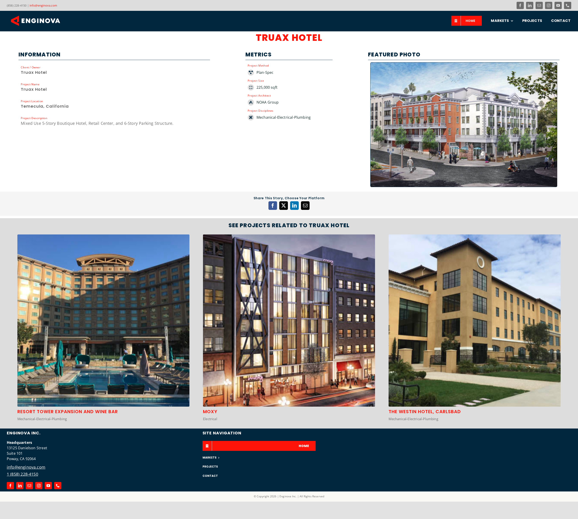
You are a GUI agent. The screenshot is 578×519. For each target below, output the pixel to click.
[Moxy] (289, 237)
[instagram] (548, 5)
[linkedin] (529, 5)
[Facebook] (272, 205)
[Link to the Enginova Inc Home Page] (45, 21)
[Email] (305, 205)
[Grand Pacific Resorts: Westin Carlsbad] (475, 237)
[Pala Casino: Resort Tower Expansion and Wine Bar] (103, 237)
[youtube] (558, 5)
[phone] (567, 5)
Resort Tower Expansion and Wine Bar (67, 411)
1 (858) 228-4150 (22, 474)
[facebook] (520, 5)
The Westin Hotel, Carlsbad (425, 411)
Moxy (210, 411)
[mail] (539, 5)
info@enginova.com (43, 5)
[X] (283, 205)
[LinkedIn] (294, 205)
